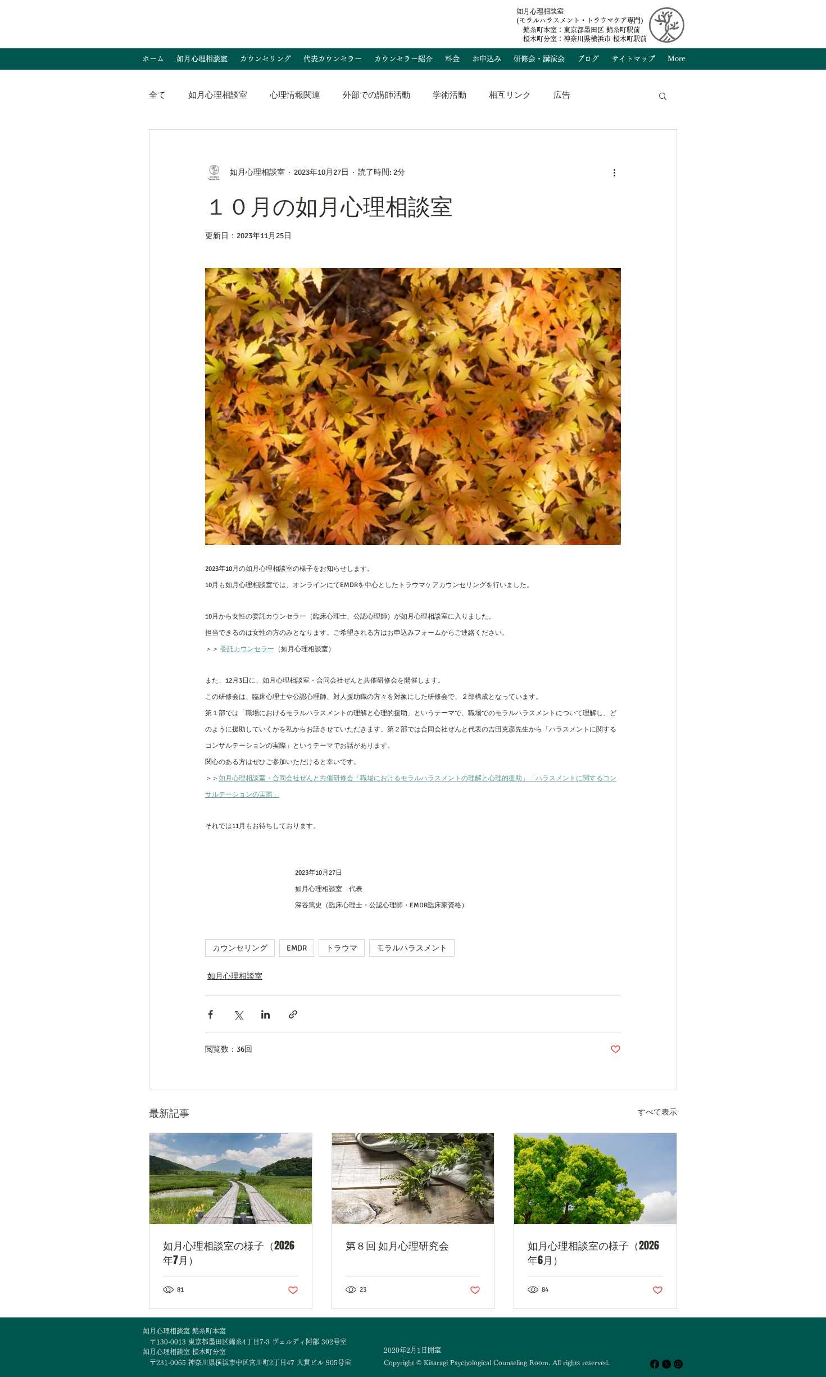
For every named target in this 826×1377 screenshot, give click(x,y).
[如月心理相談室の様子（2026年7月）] (230, 1178)
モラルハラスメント (411, 948)
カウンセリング (239, 948)
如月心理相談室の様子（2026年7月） (228, 1252)
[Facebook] (654, 1364)
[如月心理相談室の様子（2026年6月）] (595, 1178)
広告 (561, 95)
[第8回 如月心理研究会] (413, 1178)
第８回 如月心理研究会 (397, 1245)
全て (157, 95)
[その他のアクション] (614, 172)
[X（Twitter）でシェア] (238, 1014)
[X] (666, 1364)
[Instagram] (678, 1364)
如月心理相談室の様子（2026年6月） (593, 1252)
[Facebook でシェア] (210, 1014)
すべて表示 (657, 1112)
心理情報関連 (295, 95)
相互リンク (510, 95)
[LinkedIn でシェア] (265, 1014)
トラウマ (341, 948)
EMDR (297, 948)
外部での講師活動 (376, 95)
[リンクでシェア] (293, 1014)
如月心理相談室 (217, 95)
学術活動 (449, 95)
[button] (662, 95)
